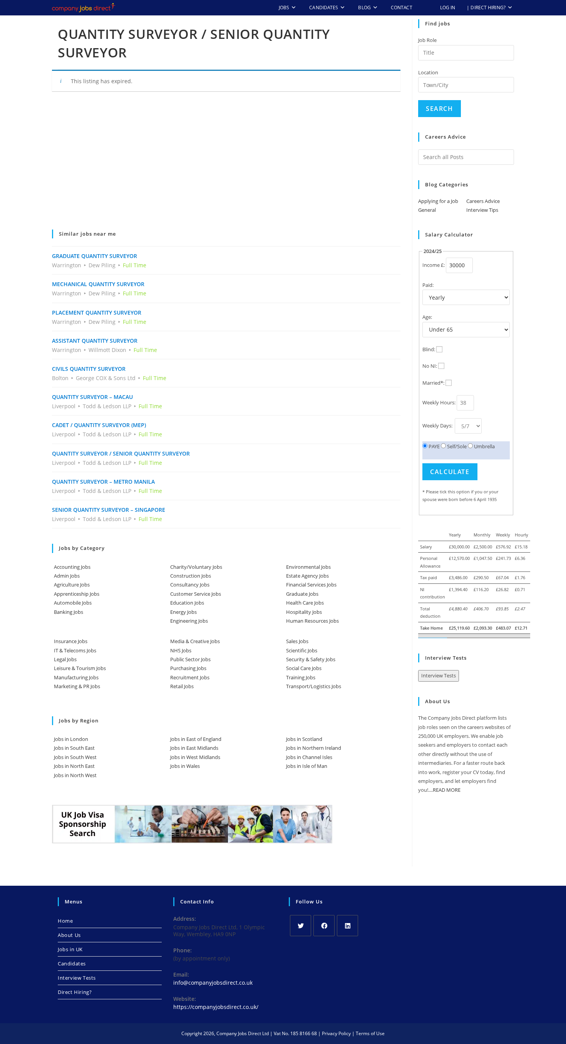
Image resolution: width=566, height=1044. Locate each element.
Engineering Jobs (189, 620)
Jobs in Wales (185, 765)
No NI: (429, 365)
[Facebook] (324, 925)
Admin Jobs (67, 575)
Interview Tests (438, 675)
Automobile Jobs (73, 602)
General (427, 209)
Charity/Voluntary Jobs (196, 566)
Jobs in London (71, 739)
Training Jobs (300, 677)
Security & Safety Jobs (310, 659)
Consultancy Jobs (189, 584)
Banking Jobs (68, 611)
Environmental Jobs (308, 566)
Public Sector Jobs (190, 659)
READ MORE (447, 789)
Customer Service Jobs (195, 593)
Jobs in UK (70, 949)
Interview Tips (482, 209)
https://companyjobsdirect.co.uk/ (215, 1006)
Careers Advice (483, 201)
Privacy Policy (336, 1033)
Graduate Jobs (302, 593)
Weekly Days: (438, 425)
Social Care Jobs (304, 668)
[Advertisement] (226, 166)
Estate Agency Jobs (307, 575)
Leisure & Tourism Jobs (80, 668)
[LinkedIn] (347, 925)
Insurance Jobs (70, 641)
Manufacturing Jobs (76, 677)
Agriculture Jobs (72, 584)
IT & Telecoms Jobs (75, 650)
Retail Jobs (182, 686)
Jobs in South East (74, 747)
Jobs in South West (75, 757)
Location (428, 72)
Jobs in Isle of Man (306, 765)
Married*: (433, 382)
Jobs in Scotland (304, 739)
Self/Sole (456, 446)
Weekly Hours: (438, 402)
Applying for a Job (438, 201)
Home (65, 920)
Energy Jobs (183, 611)
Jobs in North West (75, 775)
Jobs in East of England (195, 739)
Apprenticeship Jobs (76, 593)
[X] (300, 925)
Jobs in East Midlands (194, 747)
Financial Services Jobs (311, 584)
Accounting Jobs (72, 566)
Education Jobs (187, 602)
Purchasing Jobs (188, 668)
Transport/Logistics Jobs (313, 686)
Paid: (428, 285)
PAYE (433, 446)
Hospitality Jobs (304, 611)
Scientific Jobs (301, 650)
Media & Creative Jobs (195, 641)
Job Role (427, 40)
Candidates (72, 963)
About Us (69, 935)
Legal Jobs (65, 659)
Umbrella (484, 446)
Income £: (433, 264)
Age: (427, 316)
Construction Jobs (190, 575)
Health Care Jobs (305, 602)
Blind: (428, 349)
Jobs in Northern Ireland (313, 747)
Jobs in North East (74, 765)
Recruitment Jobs (189, 677)
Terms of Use (370, 1033)
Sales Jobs (297, 641)
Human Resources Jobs (312, 620)
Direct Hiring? (75, 992)
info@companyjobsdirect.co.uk (213, 982)
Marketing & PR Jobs (77, 686)
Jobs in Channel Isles (309, 757)
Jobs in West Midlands (195, 757)
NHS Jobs (180, 650)
